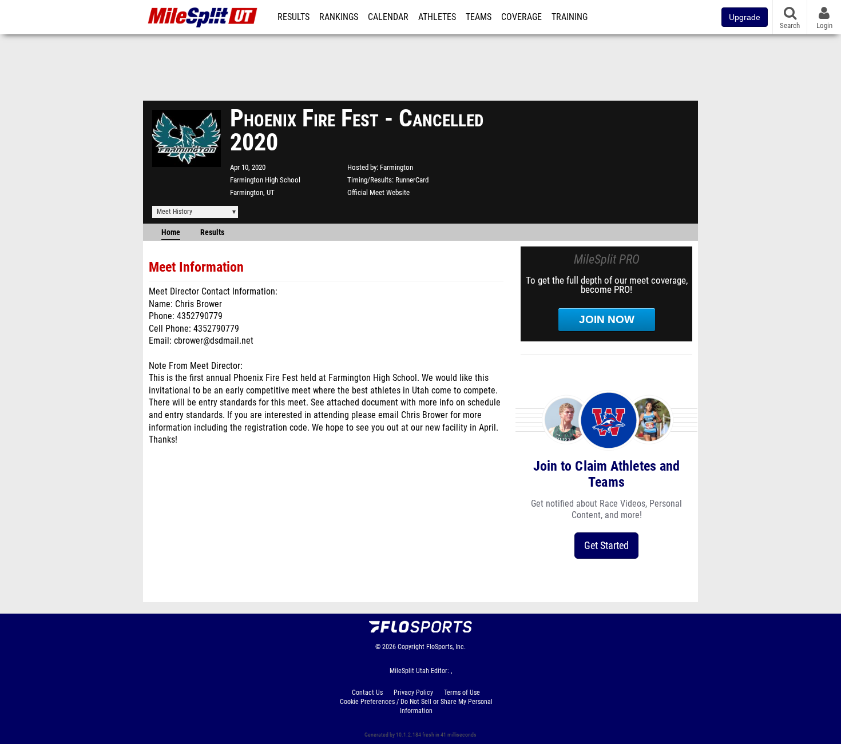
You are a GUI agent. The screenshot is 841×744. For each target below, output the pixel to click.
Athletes (437, 17)
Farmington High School (265, 180)
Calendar (388, 17)
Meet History (174, 212)
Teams (478, 17)
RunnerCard (412, 180)
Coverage (521, 17)
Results (293, 17)
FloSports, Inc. (446, 647)
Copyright (411, 647)
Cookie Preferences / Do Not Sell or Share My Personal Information (416, 706)
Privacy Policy (413, 693)
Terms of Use (462, 693)
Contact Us (367, 693)
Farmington (396, 167)
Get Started (606, 545)
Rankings (338, 17)
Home (170, 232)
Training (570, 17)
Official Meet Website (378, 192)
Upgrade (744, 17)
